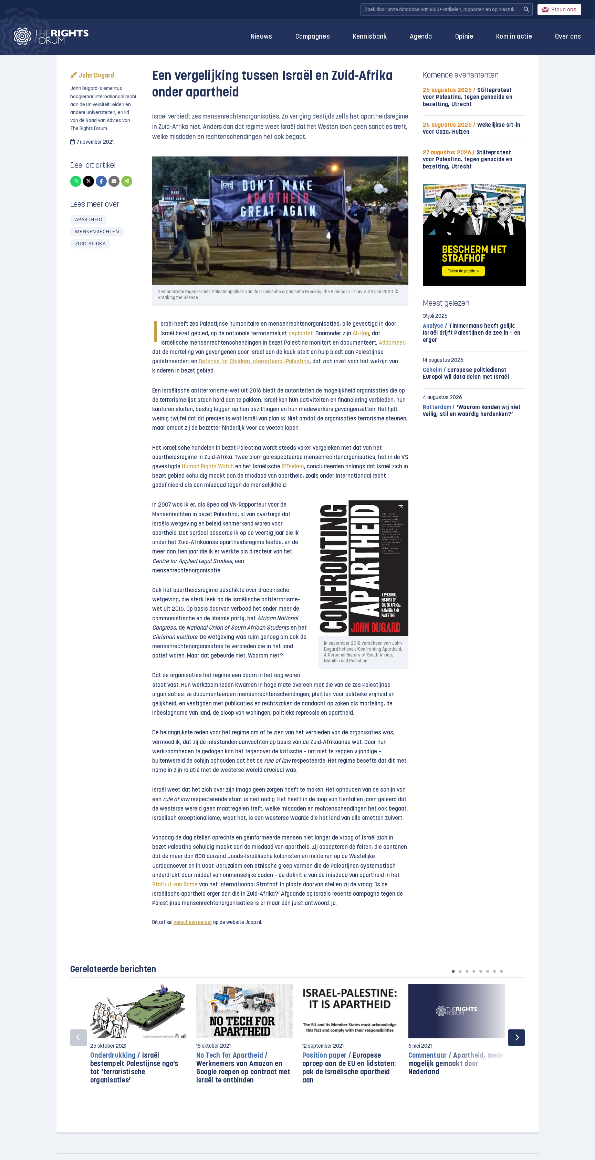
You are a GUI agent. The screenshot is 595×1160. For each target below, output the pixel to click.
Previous (78, 1037)
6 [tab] (487, 971)
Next (516, 1037)
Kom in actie (514, 37)
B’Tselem (293, 467)
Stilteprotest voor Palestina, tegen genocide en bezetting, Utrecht (467, 97)
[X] (88, 181)
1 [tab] (453, 971)
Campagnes (312, 37)
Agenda (421, 37)
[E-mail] (113, 181)
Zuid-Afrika (90, 243)
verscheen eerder (193, 922)
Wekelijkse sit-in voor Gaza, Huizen (472, 128)
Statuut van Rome (175, 885)
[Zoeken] (526, 9)
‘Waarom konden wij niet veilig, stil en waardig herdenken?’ (472, 411)
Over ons (568, 37)
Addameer (391, 343)
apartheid (88, 219)
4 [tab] (473, 971)
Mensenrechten (97, 231)
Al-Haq (361, 334)
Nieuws (261, 37)
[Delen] (126, 181)
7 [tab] (494, 971)
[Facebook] (101, 181)
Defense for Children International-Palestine (254, 362)
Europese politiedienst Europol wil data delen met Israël (466, 373)
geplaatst (301, 334)
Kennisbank (370, 37)
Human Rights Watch (208, 467)
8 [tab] (501, 971)
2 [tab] (460, 971)
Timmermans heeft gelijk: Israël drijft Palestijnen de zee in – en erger (472, 333)
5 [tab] (480, 971)
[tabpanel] (138, 1037)
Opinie (464, 37)
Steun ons (563, 10)
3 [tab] (466, 971)
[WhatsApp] (75, 181)
